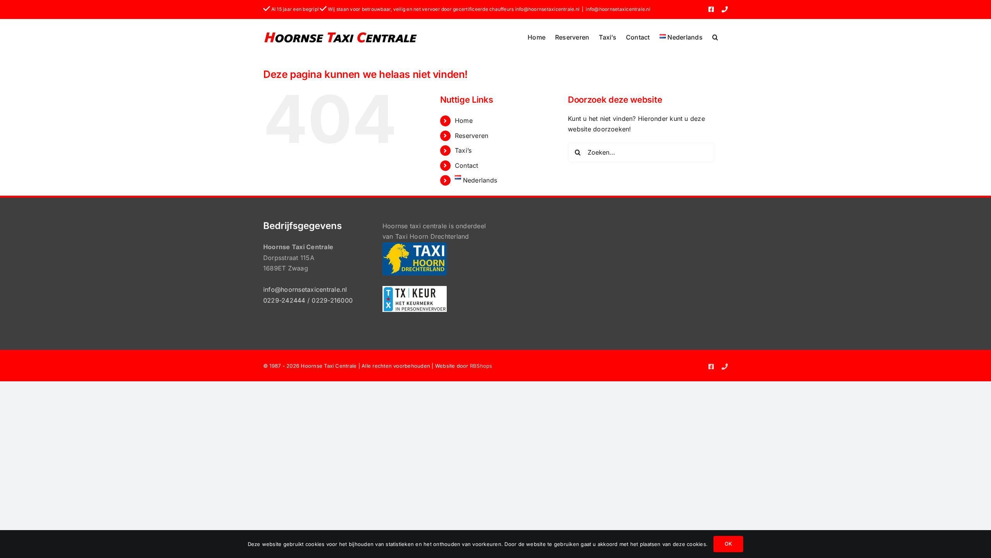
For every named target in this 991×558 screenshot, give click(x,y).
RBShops (481, 366)
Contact (466, 165)
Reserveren (471, 136)
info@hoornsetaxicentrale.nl (618, 9)
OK (728, 544)
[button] (715, 37)
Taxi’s (463, 150)
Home (464, 120)
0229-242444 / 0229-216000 (308, 300)
